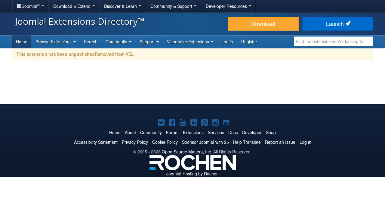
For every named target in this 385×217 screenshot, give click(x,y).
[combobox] (333, 41)
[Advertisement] (192, 86)
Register (249, 42)
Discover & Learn (121, 6)
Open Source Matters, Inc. (187, 152)
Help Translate (247, 142)
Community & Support (171, 6)
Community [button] (117, 42)
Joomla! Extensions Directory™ (80, 21)
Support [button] (148, 42)
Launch (335, 23)
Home (21, 42)
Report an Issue (280, 142)
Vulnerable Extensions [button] (188, 42)
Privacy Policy (135, 142)
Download (263, 23)
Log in (227, 42)
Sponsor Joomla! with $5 (205, 142)
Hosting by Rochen (192, 174)
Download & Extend (72, 6)
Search (90, 42)
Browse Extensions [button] (54, 42)
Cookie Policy (165, 142)
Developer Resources (227, 6)
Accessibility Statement (96, 142)
